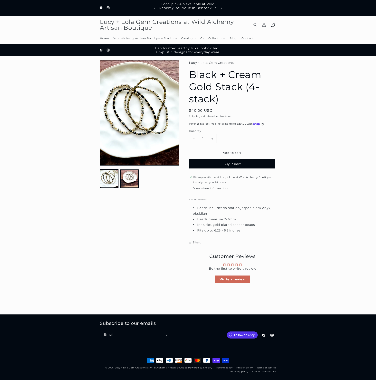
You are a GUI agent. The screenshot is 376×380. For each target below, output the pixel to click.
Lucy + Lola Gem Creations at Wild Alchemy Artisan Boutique (151, 367)
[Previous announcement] (154, 8)
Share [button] (197, 242)
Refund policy (224, 367)
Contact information (264, 371)
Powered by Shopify (200, 367)
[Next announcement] (222, 8)
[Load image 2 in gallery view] (129, 178)
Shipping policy (239, 371)
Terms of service (266, 367)
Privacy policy (244, 367)
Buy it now (232, 164)
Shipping (195, 116)
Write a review (232, 279)
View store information (210, 188)
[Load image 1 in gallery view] (109, 178)
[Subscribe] (166, 334)
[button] (145, 38)
